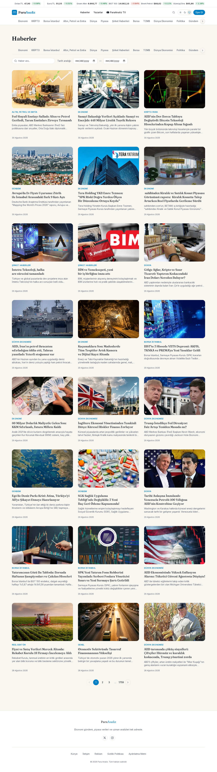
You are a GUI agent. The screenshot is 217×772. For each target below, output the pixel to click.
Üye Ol (199, 12)
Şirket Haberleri (120, 21)
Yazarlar (98, 12)
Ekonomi (23, 21)
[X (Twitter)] (105, 738)
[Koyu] (185, 12)
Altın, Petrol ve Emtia (74, 21)
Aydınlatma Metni (137, 753)
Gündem (193, 21)
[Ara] (173, 12)
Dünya (93, 21)
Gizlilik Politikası (115, 753)
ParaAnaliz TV (118, 12)
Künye (74, 753)
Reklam (98, 753)
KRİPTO (35, 21)
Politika (181, 21)
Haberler (85, 12)
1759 (121, 682)
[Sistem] (189, 12)
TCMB (146, 21)
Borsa (136, 21)
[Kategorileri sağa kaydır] (202, 21)
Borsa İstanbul (52, 21)
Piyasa (104, 21)
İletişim (86, 753)
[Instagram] (112, 738)
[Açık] (180, 12)
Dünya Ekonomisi (163, 21)
